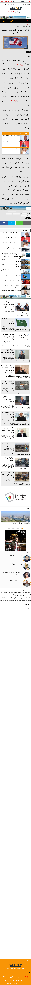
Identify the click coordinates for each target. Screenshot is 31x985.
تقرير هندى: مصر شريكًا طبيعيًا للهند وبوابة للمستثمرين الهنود (11, 142)
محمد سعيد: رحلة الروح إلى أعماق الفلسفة (14, 556)
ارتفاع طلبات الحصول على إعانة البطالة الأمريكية (13, 248)
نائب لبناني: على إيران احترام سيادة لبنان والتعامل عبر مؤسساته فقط (14, 595)
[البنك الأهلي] (15, 208)
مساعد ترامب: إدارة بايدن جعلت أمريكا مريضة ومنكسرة (11, 135)
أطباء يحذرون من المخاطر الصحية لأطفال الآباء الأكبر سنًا (11, 148)
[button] (22, 528)
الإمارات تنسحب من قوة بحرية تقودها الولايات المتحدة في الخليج (11, 270)
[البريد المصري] (15, 540)
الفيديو (28, 508)
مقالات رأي (26, 553)
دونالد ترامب (13, 100)
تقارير (11, 21)
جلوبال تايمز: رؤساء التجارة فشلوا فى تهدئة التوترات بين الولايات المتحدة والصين (11, 281)
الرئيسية (27, 21)
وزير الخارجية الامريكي (26, 215)
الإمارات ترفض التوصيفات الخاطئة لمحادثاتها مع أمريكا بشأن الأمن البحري (12, 275)
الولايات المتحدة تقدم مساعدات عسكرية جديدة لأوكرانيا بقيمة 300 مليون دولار (11, 260)
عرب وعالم (26, 24)
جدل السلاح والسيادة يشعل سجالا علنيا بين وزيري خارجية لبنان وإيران (13, 600)
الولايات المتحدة (19, 64)
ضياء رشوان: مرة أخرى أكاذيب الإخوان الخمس (13, 564)
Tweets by (28, 610)
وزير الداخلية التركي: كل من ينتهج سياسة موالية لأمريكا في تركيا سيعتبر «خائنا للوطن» (11, 286)
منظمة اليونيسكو (16, 213)
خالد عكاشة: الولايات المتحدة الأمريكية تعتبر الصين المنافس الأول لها (11, 291)
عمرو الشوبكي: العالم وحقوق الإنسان (15, 581)
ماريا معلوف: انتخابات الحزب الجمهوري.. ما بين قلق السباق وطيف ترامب (12, 573)
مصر (19, 21)
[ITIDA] (15, 497)
